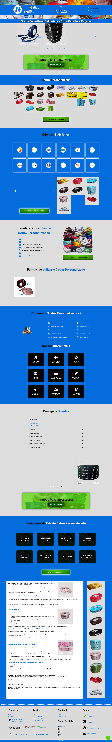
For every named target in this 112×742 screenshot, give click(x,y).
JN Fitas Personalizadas (14, 631)
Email (88, 727)
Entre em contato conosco (13, 672)
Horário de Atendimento (92, 733)
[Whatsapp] (84, 715)
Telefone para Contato (91, 721)
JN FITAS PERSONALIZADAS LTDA (21, 733)
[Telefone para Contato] (84, 721)
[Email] (84, 727)
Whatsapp (89, 714)
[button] (16, 35)
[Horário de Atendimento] (84, 734)
